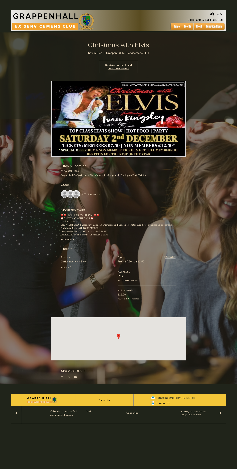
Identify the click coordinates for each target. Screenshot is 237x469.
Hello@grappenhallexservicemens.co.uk (175, 397)
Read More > (67, 239)
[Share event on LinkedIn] (75, 377)
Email (88, 411)
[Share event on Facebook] (62, 377)
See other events (118, 68)
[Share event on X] (68, 377)
